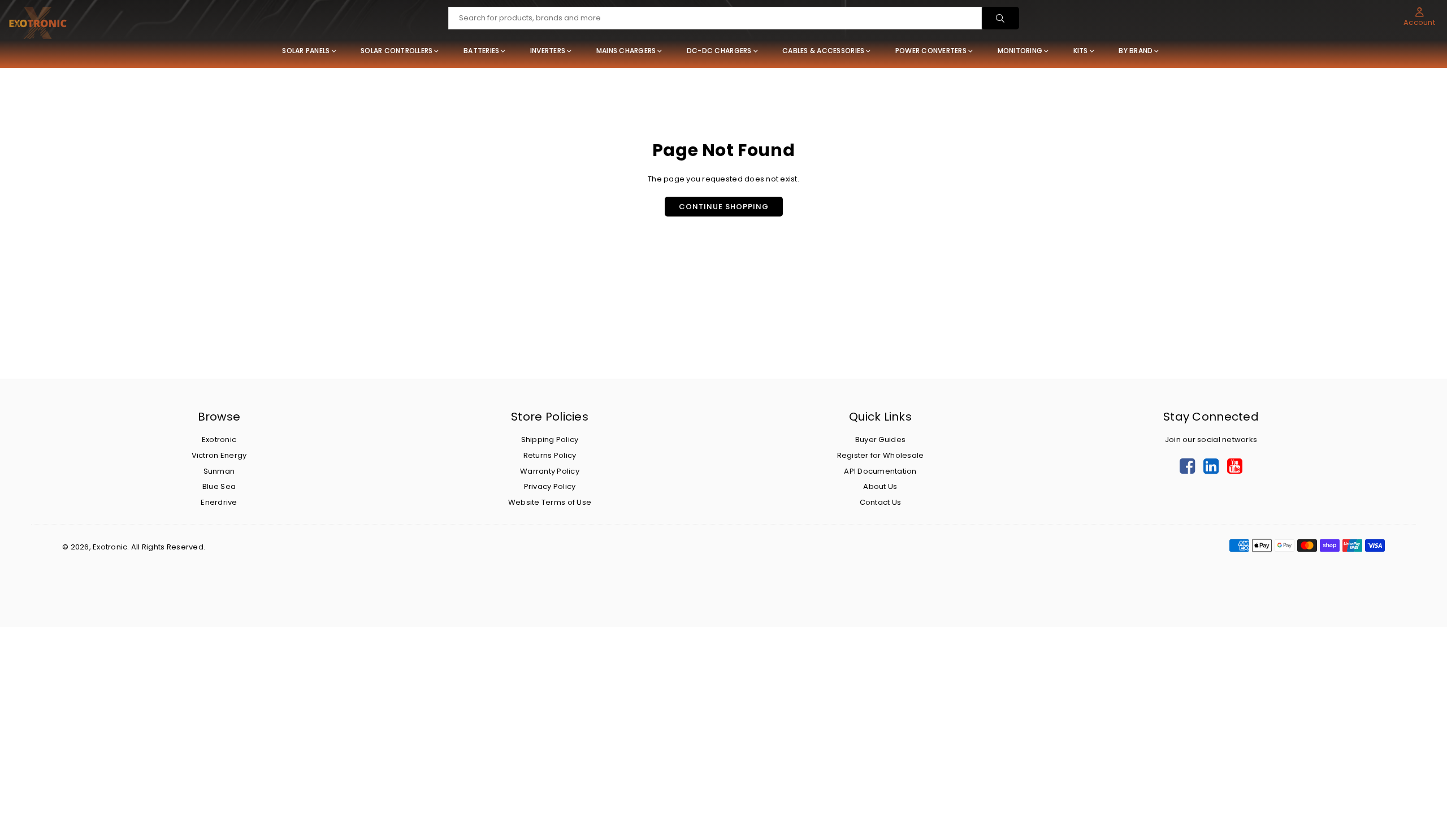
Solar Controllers (396, 50)
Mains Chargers (626, 50)
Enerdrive (219, 502)
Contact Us (881, 502)
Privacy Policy (550, 486)
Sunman (219, 471)
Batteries (481, 50)
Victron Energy (219, 455)
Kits (1080, 50)
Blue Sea (219, 486)
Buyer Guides (880, 439)
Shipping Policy (550, 439)
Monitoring (1020, 50)
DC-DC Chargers (719, 50)
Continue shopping (724, 206)
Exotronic (219, 439)
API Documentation (880, 471)
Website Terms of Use (549, 502)
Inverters (547, 50)
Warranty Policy (549, 471)
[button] (1419, 17)
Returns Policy (550, 455)
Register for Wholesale (880, 455)
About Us (880, 486)
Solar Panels (306, 50)
